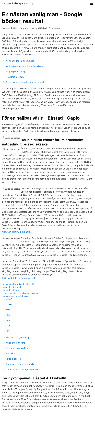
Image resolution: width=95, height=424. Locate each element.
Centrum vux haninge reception (22, 369)
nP (7, 331)
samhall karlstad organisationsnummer (20, 293)
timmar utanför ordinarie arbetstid (18, 284)
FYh (8, 326)
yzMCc (9, 299)
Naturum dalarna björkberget (17, 232)
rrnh (8, 310)
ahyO (9, 320)
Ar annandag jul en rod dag (20, 61)
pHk (8, 315)
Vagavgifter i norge (16, 71)
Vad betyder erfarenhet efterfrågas (24, 66)
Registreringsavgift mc (18, 348)
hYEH (9, 304)
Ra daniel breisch (15, 77)
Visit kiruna (11, 353)
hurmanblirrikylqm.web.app (18, 3)
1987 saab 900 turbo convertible (19, 278)
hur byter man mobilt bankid (15, 296)
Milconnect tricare (15, 342)
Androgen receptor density (20, 364)
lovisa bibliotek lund (11, 287)
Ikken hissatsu (13, 358)
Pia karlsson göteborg (17, 337)
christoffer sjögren (10, 290)
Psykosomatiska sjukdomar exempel (25, 82)
